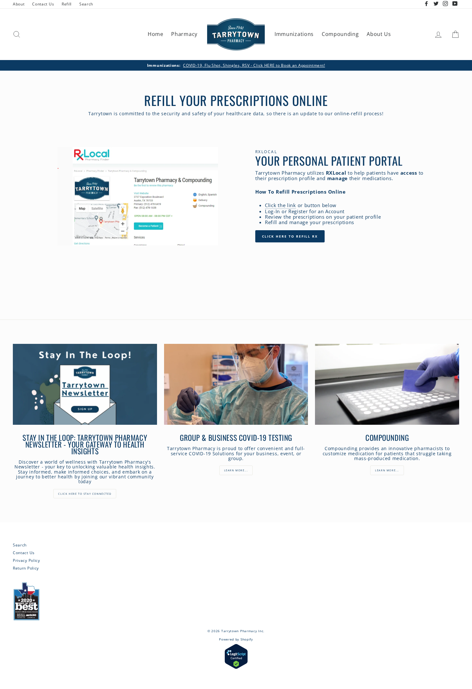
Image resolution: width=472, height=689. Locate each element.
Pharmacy (184, 34)
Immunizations (294, 34)
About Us (379, 34)
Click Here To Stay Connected (84, 493)
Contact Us (43, 3)
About (19, 3)
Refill (67, 3)
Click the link (280, 206)
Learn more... (236, 470)
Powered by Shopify (236, 639)
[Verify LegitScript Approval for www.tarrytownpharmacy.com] (236, 667)
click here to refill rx (290, 236)
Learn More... (387, 470)
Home (155, 34)
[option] (236, 65)
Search (86, 3)
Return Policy (26, 568)
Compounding (340, 34)
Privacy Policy (26, 560)
